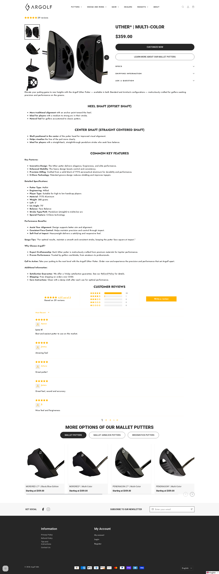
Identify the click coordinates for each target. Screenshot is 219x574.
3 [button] (110, 420)
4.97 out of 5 (64, 297)
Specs (118, 66)
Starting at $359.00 (35, 491)
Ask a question (124, 80)
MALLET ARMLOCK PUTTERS (107, 435)
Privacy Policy (47, 535)
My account (99, 535)
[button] (31, 17)
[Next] (106, 57)
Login (96, 539)
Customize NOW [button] (155, 47)
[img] (41, 319)
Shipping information (128, 73)
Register (98, 543)
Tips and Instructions (46, 543)
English (185, 568)
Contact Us (45, 547)
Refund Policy (107, 273)
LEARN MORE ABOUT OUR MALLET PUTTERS (155, 57)
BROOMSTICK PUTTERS (143, 435)
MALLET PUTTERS (73, 435)
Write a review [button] (161, 298)
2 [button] (106, 420)
